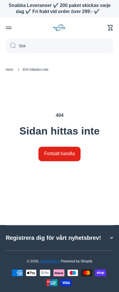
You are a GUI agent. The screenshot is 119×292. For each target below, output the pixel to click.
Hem (9, 70)
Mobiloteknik (50, 261)
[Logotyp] (59, 27)
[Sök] (11, 46)
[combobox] (59, 46)
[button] (110, 28)
